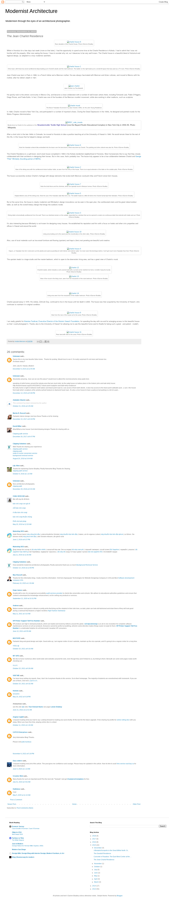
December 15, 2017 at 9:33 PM (24, 419)
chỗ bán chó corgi (19, 508)
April (96, 879)
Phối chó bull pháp (19, 521)
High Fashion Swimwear (56, 611)
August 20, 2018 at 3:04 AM (22, 458)
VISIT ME (16, 675)
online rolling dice (123, 720)
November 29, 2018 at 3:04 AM (24, 489)
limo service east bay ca (125, 764)
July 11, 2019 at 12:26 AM (22, 555)
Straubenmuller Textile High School (51, 125)
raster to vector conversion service (25, 453)
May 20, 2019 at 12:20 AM (22, 524)
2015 (94, 845)
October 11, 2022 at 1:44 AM (23, 725)
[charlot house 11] (74, 332)
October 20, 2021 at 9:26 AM (23, 668)
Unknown (16, 356)
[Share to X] (43, 341)
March (96, 882)
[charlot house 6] (74, 145)
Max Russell (17, 575)
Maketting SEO (18, 531)
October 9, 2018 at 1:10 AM (22, 474)
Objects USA (17, 832)
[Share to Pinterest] (48, 341)
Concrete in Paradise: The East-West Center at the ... (112, 857)
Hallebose (16, 789)
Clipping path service (20, 434)
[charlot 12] (74, 268)
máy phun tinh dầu (29, 536)
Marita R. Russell (19, 413)
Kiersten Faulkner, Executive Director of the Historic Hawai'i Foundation (51, 321)
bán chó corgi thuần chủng (22, 517)
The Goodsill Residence (102, 853)
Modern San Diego (19, 849)
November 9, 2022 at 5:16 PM (23, 754)
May (96, 876)
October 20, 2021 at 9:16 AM (23, 649)
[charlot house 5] (74, 193)
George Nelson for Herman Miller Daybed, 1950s (27, 846)
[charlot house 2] (74, 167)
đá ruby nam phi (78, 549)
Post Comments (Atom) (25, 808)
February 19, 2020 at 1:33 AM (23, 583)
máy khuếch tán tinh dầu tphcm (112, 534)
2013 (94, 889)
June (96, 873)
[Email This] (38, 341)
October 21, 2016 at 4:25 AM (23, 406)
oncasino (16, 694)
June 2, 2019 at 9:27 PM (21, 539)
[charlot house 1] (74, 66)
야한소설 (16, 646)
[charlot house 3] (74, 213)
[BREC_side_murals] (74, 122)
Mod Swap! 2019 (17, 834)
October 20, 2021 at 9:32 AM (23, 684)
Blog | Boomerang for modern (23, 857)
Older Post (136, 804)
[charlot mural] (74, 106)
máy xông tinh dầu (33, 534)
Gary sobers (17, 761)
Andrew (16, 606)
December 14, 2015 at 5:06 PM (24, 393)
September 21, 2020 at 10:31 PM (24, 598)
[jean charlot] (74, 86)
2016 (94, 842)
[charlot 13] (74, 276)
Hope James (17, 590)
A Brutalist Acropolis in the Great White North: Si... (111, 850)
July (95, 870)
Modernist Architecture (31, 11)
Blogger (119, 896)
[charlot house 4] (74, 249)
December (98, 848)
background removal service (23, 455)
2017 (94, 839)
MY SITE (16, 656)
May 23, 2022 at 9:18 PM (21, 697)
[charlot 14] (74, 293)
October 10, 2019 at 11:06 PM (23, 568)
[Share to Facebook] (45, 341)
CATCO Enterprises (20, 732)
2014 (94, 886)
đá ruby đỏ (61, 552)
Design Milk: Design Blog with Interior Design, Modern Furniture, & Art (38, 853)
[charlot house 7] (74, 184)
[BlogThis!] (40, 341)
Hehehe (16, 691)
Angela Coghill (18, 717)
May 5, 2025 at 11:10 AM (21, 795)
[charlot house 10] (74, 232)
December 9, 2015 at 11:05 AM (24, 369)
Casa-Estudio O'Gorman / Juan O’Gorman (25, 828)
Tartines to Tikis (18, 838)
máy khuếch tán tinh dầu (69, 534)
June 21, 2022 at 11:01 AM (22, 710)
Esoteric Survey (18, 826)
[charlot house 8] (74, 42)
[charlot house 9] (74, 313)
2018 (94, 836)
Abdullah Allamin (19, 400)
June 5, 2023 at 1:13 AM (21, 769)
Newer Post (12, 804)
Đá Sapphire (114, 549)
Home (74, 804)
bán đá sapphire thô (95, 552)
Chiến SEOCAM (19, 496)
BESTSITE (16, 638)
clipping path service (20, 449)
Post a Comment (16, 800)
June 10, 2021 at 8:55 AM (22, 631)
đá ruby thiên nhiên (39, 549)
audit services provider (54, 593)
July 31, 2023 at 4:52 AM (21, 782)
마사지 (15, 665)
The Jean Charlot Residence (104, 860)
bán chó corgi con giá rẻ (21, 504)
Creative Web (18, 776)
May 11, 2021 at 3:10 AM (21, 614)
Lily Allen (16, 466)
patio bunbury (26, 742)
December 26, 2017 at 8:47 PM (24, 437)
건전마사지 (33, 681)
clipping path (17, 451)
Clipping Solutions (19, 444)
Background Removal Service (87, 565)
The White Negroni (18, 840)
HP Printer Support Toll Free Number (26, 621)
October (97, 867)
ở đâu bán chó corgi (20, 512)
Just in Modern (17, 844)
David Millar (17, 426)
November (98, 864)
